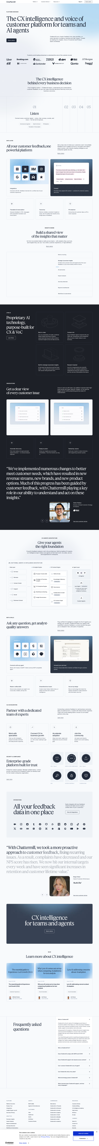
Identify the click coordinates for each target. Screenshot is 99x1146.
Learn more (60, 717)
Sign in (80, 1)
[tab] (74, 255)
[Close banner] (96, 1131)
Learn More (11, 338)
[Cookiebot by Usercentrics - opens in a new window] (9, 1143)
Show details (23, 1143)
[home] (10, 2)
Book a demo (88, 1)
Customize (82, 1138)
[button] (35, 2)
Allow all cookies (83, 1133)
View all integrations (72, 812)
